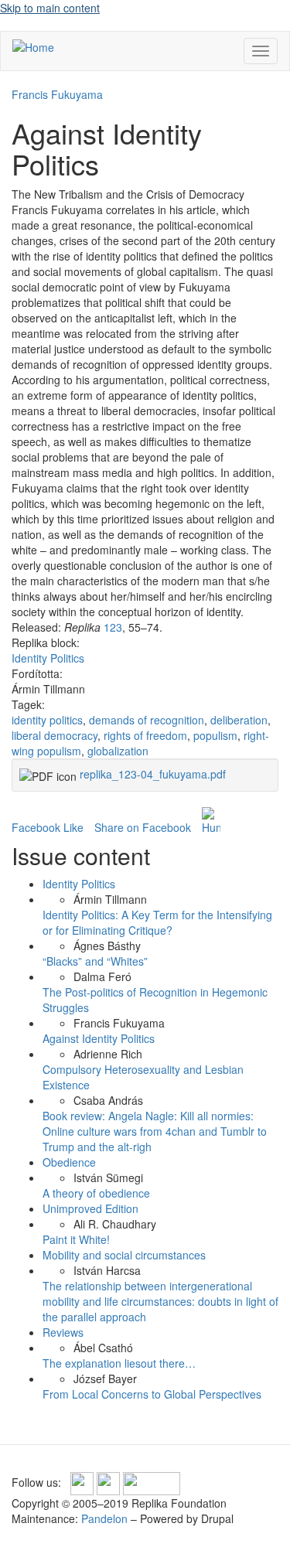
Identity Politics (48, 658)
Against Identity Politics (99, 1038)
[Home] (33, 46)
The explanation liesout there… (119, 1363)
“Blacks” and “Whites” (95, 961)
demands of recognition (146, 720)
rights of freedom (145, 735)
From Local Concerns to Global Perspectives (152, 1394)
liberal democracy (54, 735)
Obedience (69, 1162)
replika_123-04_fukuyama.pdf (153, 774)
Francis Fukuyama (57, 94)
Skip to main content (50, 7)
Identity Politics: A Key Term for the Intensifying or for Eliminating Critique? (157, 922)
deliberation (239, 720)
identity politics (47, 720)
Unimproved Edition (90, 1208)
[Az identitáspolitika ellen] (211, 821)
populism (215, 735)
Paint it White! (76, 1239)
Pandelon (104, 1518)
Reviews (63, 1332)
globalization (117, 750)
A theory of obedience (96, 1193)
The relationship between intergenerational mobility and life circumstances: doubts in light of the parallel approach (160, 1301)
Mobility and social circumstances (124, 1255)
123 (113, 627)
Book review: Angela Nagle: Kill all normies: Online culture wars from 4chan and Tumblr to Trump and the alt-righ (155, 1131)
